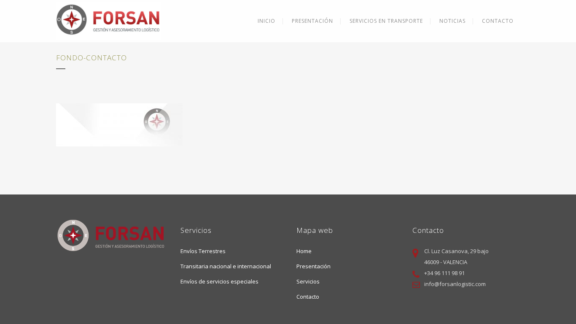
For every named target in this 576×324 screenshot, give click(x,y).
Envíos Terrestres (203, 251)
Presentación (313, 266)
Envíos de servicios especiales (219, 281)
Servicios (308, 281)
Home (304, 251)
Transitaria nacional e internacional (225, 266)
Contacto (307, 296)
